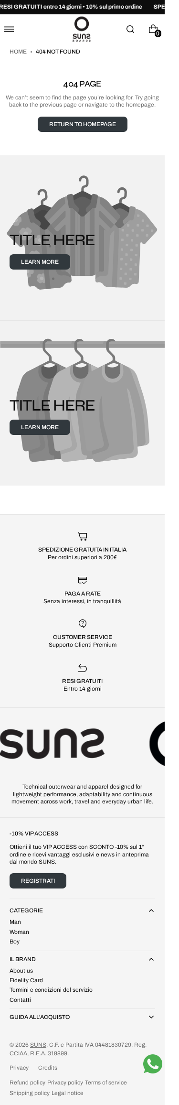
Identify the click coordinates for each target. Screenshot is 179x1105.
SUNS (38, 1044)
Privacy (19, 1067)
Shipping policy (30, 1093)
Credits (47, 1067)
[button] (9, 28)
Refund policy (27, 1082)
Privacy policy (65, 1082)
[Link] (82, 7)
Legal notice (68, 1093)
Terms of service (106, 1082)
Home (19, 51)
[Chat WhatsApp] (152, 1063)
